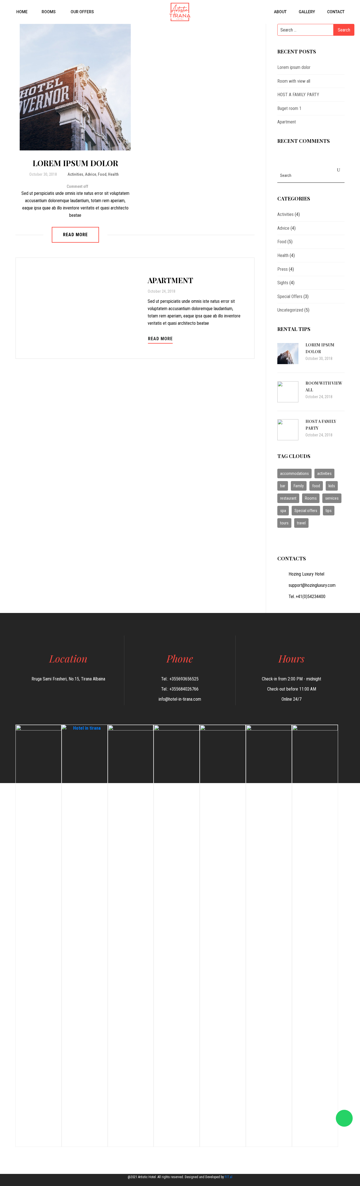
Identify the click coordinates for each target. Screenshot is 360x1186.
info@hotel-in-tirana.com (180, 699)
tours (284, 523)
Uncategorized (290, 310)
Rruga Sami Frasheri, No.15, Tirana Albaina (68, 679)
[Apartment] (83, 308)
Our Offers (82, 12)
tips (329, 510)
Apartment (170, 280)
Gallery (306, 12)
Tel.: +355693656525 (180, 679)
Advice (90, 174)
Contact (335, 12)
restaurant (288, 498)
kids (331, 486)
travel (301, 523)
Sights (282, 282)
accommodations (294, 473)
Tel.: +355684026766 (180, 689)
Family (299, 486)
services (332, 498)
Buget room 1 (289, 108)
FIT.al (228, 1177)
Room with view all (293, 81)
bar (282, 486)
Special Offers (289, 296)
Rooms (49, 12)
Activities (75, 174)
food (316, 486)
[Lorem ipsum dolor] (79, 87)
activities (324, 473)
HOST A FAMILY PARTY (298, 94)
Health (113, 174)
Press (282, 269)
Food (102, 174)
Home (21, 12)
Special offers (305, 510)
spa (283, 510)
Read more (75, 234)
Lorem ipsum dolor (75, 163)
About (280, 12)
